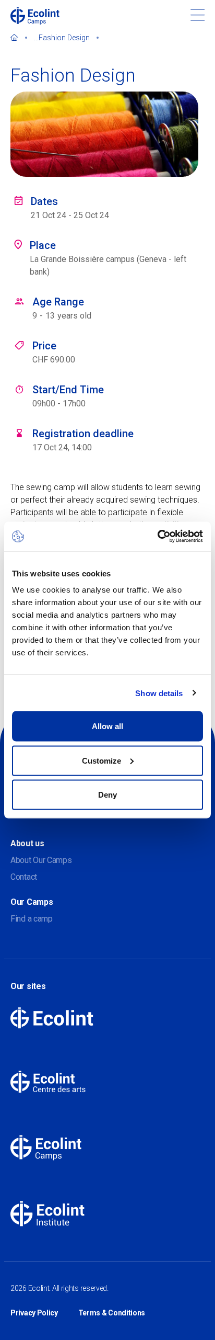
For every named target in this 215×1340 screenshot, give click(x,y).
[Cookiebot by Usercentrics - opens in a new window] (157, 536)
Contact (23, 877)
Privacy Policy (34, 1313)
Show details (159, 692)
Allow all (107, 726)
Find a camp (31, 919)
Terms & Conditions (112, 1313)
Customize (101, 760)
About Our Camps (41, 860)
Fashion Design (64, 37)
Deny (107, 794)
